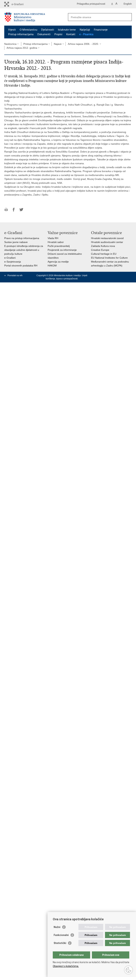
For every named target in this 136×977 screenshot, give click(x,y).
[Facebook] (102, 275)
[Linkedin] (130, 275)
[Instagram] (124, 275)
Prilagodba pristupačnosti (91, 3)
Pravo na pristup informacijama (21, 238)
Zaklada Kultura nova (103, 246)
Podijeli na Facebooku (14, 210)
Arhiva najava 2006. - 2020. (83, 43)
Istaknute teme (67, 29)
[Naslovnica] (36, 17)
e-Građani (10, 257)
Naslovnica (10, 43)
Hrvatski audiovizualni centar (107, 242)
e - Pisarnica (86, 34)
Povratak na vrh (14, 275)
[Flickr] (119, 275)
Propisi (58, 34)
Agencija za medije (58, 261)
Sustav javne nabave (16, 242)
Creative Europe (100, 249)
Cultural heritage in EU (103, 253)
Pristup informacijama (20, 34)
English (128, 3)
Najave (58, 43)
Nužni (57, 927)
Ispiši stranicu (6, 210)
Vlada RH (53, 238)
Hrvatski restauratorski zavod (107, 238)
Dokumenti (43, 34)
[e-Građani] (19, 4)
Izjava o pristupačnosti (67, 278)
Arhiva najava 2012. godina (22, 47)
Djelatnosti (47, 29)
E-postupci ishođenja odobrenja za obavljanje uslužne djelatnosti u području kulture (23, 250)
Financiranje (101, 29)
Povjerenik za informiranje (62, 249)
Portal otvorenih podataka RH (20, 265)
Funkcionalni (61, 935)
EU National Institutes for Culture (109, 257)
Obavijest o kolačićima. (66, 966)
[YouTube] (113, 275)
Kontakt (70, 34)
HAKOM (52, 265)
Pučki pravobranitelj (59, 246)
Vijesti (12, 29)
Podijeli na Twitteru (21, 210)
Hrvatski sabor (56, 242)
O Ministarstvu (28, 29)
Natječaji (85, 29)
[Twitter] (108, 275)
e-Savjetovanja (12, 261)
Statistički (60, 943)
